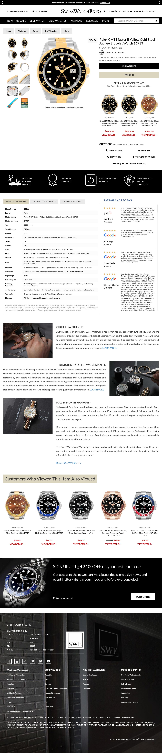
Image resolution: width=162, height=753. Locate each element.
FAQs (47, 702)
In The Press (126, 684)
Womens (76, 20)
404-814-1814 (21, 11)
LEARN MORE (109, 347)
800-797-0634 (48, 650)
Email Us (145, 150)
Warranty (10, 688)
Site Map (124, 697)
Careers (48, 684)
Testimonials (50, 697)
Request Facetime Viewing (130, 163)
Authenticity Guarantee (16, 679)
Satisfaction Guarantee (16, 675)
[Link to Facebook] (9, 661)
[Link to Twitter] (40, 661)
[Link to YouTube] (48, 661)
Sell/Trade (87, 679)
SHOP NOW (105, 3)
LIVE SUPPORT (41, 11)
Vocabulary (125, 693)
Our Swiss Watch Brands (131, 675)
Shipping (10, 684)
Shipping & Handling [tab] (72, 201)
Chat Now (115, 157)
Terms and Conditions (15, 697)
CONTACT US (149, 11)
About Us (48, 675)
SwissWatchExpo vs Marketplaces (20, 711)
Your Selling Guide (128, 688)
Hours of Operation (52, 693)
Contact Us (49, 707)
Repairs (86, 684)
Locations (86, 688)
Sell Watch (37, 20)
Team (47, 679)
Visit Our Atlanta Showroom (56, 688)
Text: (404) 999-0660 (145, 157)
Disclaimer (11, 707)
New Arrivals (16, 20)
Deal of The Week (90, 675)
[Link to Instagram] (16, 661)
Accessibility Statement (130, 702)
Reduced (92, 20)
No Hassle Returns (14, 693)
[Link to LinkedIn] (24, 661)
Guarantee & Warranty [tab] (44, 201)
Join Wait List (129, 66)
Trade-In (129, 75)
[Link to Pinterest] (32, 661)
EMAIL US (136, 11)
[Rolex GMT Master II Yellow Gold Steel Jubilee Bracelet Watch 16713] (63, 70)
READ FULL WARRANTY (68, 463)
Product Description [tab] (16, 201)
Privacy (10, 702)
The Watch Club (127, 679)
